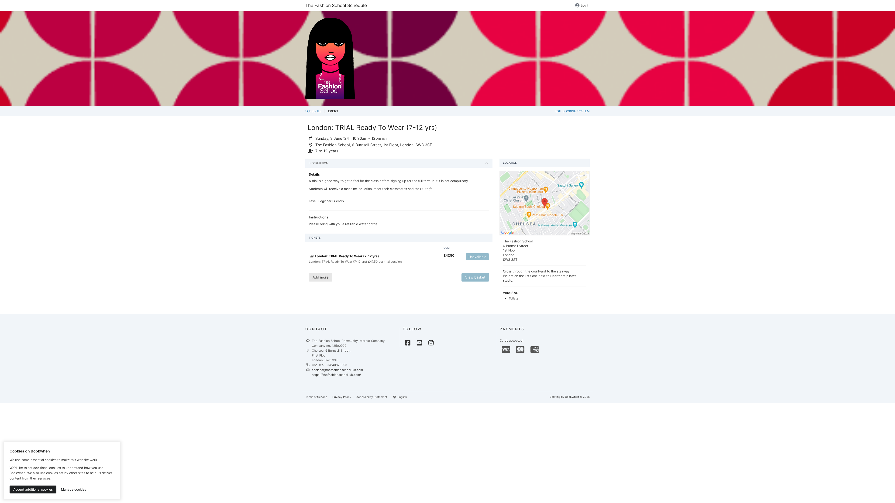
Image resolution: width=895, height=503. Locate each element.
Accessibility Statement (371, 397)
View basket (475, 277)
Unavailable (477, 257)
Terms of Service (316, 397)
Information (318, 163)
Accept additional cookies (33, 489)
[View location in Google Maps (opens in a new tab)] (544, 203)
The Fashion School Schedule (336, 5)
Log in (585, 5)
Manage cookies (73, 489)
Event (333, 111)
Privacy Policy (341, 397)
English (402, 397)
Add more (321, 277)
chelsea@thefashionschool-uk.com (337, 370)
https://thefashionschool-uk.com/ (336, 375)
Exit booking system (572, 111)
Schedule (313, 111)
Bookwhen (572, 396)
